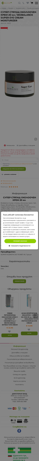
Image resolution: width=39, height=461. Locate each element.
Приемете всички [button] (20, 241)
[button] (19, 246)
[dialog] (19, 230)
